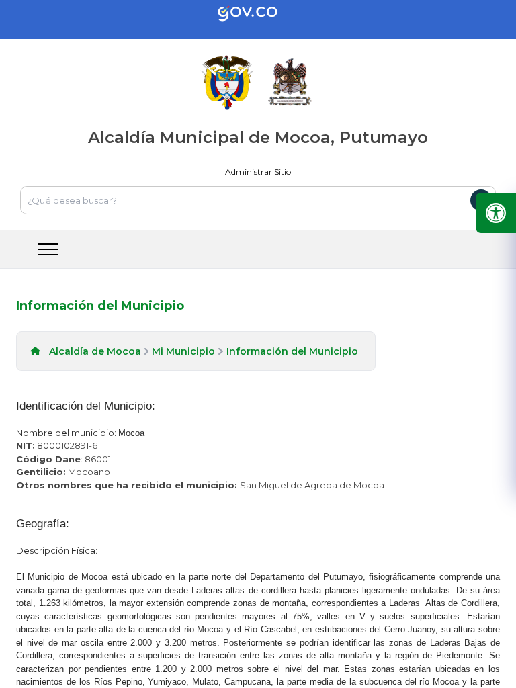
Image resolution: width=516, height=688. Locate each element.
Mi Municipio (183, 351)
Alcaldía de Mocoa (95, 351)
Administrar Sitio (258, 172)
